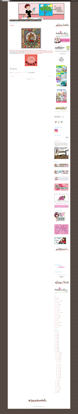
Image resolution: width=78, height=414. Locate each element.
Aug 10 (58, 370)
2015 (56, 342)
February (58, 387)
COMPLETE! (56, 141)
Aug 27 (58, 361)
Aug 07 (58, 374)
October (57, 355)
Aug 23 (58, 365)
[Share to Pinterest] (33, 72)
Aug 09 (58, 371)
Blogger (44, 406)
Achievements (32, 20)
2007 (56, 392)
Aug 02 (58, 377)
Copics (55, 302)
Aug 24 (58, 364)
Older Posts (50, 76)
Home (12, 20)
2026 (56, 331)
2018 (56, 338)
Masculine (56, 310)
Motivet (12, 25)
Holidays (55, 307)
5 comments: (24, 72)
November (58, 354)
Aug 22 (58, 367)
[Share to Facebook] (32, 72)
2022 (56, 332)
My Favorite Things (57, 312)
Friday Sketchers (49, 50)
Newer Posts (12, 76)
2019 (56, 337)
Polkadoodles (56, 315)
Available (38, 20)
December (58, 352)
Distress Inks (56, 304)
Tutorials (21, 20)
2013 (56, 345)
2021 (56, 334)
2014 (56, 344)
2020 (56, 335)
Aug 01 (58, 378)
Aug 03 (58, 375)
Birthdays (56, 297)
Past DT (26, 20)
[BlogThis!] (30, 72)
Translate (62, 117)
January (57, 389)
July (57, 380)
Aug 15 (58, 368)
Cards (13, 72)
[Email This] (29, 72)
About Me (16, 20)
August (57, 358)
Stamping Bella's (57, 322)
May (57, 383)
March (57, 386)
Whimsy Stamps (57, 325)
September (58, 357)
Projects (55, 318)
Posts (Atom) (33, 78)
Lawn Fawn (56, 309)
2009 (56, 351)
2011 (56, 348)
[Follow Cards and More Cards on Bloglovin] (61, 267)
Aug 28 (58, 359)
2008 (56, 391)
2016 (56, 341)
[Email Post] (28, 72)
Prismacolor (56, 317)
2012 (56, 347)
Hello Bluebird (56, 305)
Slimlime (55, 320)
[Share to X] (31, 72)
